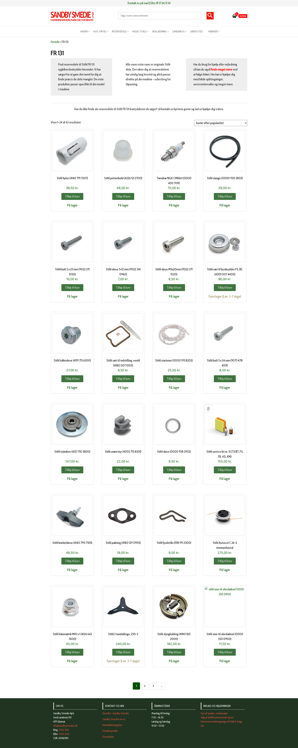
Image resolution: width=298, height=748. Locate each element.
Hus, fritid (99, 31)
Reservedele (119, 31)
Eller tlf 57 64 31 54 (160, 3)
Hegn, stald (139, 31)
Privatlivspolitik (109, 730)
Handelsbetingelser (112, 725)
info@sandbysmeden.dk (65, 725)
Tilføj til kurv (72, 196)
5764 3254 (64, 734)
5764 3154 (64, 729)
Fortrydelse (108, 736)
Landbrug (178, 31)
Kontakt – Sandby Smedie (115, 713)
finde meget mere (222, 69)
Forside (55, 42)
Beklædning (159, 31)
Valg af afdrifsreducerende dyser (217, 717)
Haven (84, 31)
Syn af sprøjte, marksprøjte (214, 713)
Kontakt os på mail (138, 3)
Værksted (196, 31)
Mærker (213, 31)
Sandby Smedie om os (113, 719)
